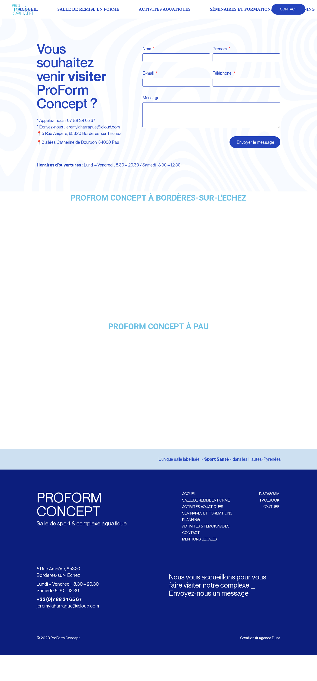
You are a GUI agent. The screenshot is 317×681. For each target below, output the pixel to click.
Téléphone (223, 73)
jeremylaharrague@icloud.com (93, 126)
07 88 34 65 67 (81, 120)
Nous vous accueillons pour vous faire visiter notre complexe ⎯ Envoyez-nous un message (217, 585)
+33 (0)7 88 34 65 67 (59, 599)
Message (150, 97)
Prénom (220, 48)
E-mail (148, 73)
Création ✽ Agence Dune (260, 638)
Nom (147, 48)
